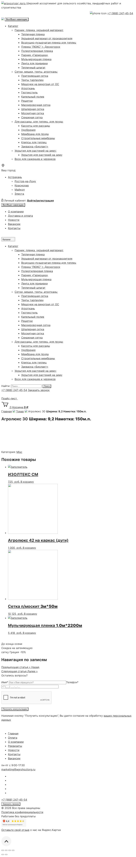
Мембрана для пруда (35, 134)
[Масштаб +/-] (13, 850)
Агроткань (28, 88)
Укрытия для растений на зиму (41, 154)
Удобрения (28, 130)
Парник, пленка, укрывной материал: (39, 30)
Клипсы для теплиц (34, 142)
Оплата (12, 737)
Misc (19, 452)
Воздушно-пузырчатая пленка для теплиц (48, 42)
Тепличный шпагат (33, 67)
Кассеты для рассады (35, 125)
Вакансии (14, 224)
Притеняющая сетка (34, 75)
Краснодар (22, 185)
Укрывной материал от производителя (46, 38)
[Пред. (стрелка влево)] (2, 854)
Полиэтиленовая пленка (37, 51)
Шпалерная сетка (32, 109)
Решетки (27, 100)
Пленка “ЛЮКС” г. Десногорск (40, 46)
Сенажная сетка (32, 117)
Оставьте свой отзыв (15, 830)
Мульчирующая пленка (36, 59)
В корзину (27, 481)
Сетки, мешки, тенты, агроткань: (36, 71)
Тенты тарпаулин (32, 80)
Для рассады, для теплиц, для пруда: (39, 121)
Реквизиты (15, 746)
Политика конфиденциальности (22, 812)
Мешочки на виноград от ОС (40, 84)
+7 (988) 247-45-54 (120, 13)
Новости (13, 219)
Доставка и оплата (20, 215)
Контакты (14, 228)
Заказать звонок (39, 390)
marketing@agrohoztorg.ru (18, 769)
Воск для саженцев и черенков (35, 159)
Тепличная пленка (33, 34)
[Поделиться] (6, 850)
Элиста (19, 193)
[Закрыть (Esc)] (2, 850)
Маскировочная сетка (35, 105)
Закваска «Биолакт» (34, 146)
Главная (13, 733)
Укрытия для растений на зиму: (35, 150)
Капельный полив (32, 96)
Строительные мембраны (38, 138)
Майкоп (20, 189)
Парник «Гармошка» (34, 55)
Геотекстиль (29, 92)
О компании (16, 211)
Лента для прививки (34, 63)
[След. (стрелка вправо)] (6, 854)
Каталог (13, 26)
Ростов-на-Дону (25, 181)
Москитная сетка (32, 113)
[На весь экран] (9, 850)
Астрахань (15, 177)
